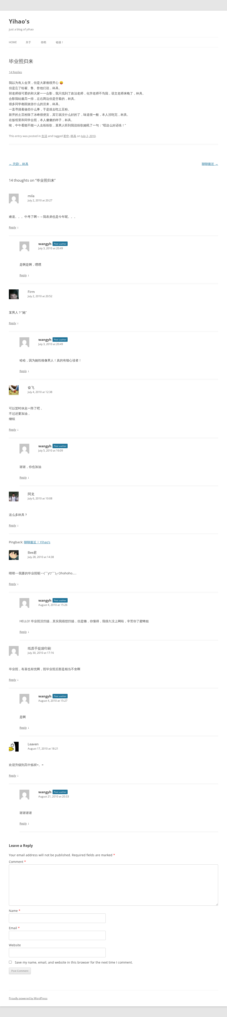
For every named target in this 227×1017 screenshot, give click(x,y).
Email (14, 928)
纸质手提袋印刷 (39, 648)
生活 (44, 136)
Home (13, 42)
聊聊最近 (210, 164)
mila (31, 196)
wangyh (44, 243)
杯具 (73, 136)
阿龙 (31, 494)
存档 (43, 42)
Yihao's (19, 21)
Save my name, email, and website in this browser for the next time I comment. (74, 962)
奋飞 (31, 387)
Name (14, 911)
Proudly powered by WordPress (28, 998)
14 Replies (15, 72)
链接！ (60, 42)
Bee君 (32, 552)
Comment (17, 862)
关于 (28, 42)
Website (15, 945)
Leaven (33, 744)
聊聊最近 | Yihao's (37, 542)
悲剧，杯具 (18, 164)
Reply (12, 227)
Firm (31, 291)
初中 (66, 136)
